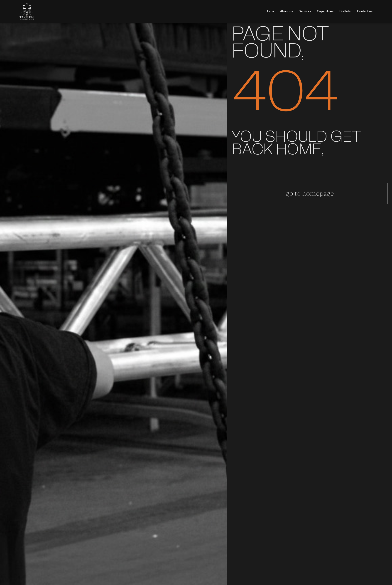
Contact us (364, 11)
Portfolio (345, 11)
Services (305, 11)
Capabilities (325, 11)
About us (286, 11)
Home (270, 11)
